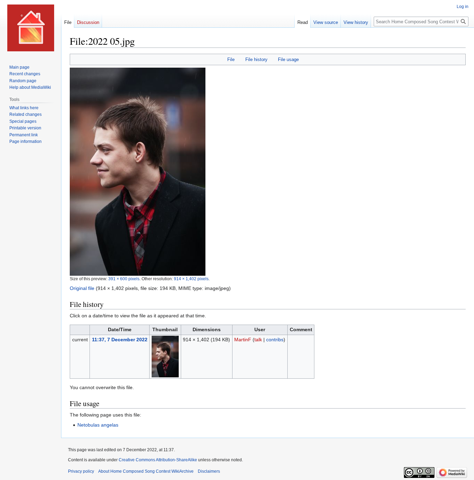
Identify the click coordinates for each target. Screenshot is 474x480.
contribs (274, 339)
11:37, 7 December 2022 (119, 339)
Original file (82, 288)
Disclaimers (209, 471)
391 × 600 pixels (123, 278)
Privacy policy (81, 471)
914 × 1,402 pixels (191, 278)
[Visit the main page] (30, 27)
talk (258, 339)
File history (256, 59)
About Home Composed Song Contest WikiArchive (146, 471)
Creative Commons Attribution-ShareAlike (158, 459)
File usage (288, 59)
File (231, 59)
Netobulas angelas (97, 425)
